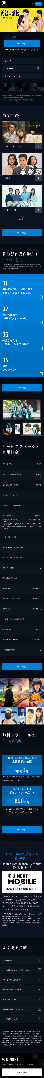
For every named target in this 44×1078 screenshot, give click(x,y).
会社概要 (11, 1064)
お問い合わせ (29, 1064)
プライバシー (19, 1064)
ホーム (4, 1064)
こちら (22, 52)
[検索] (32, 4)
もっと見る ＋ (22, 219)
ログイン (38, 4)
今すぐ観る (22, 43)
